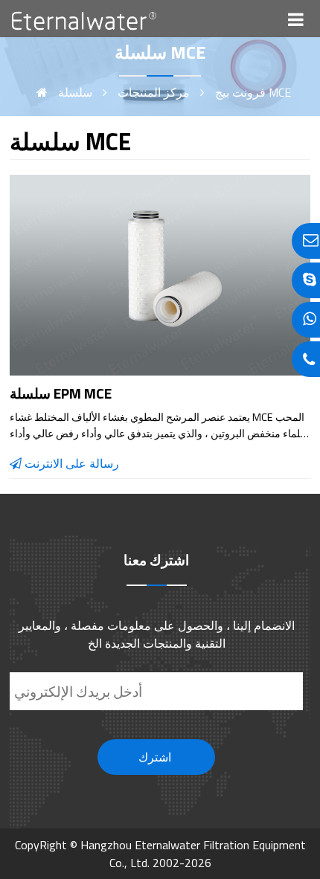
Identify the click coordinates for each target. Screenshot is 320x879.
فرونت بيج (240, 92)
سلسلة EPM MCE (61, 393)
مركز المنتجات (152, 92)
